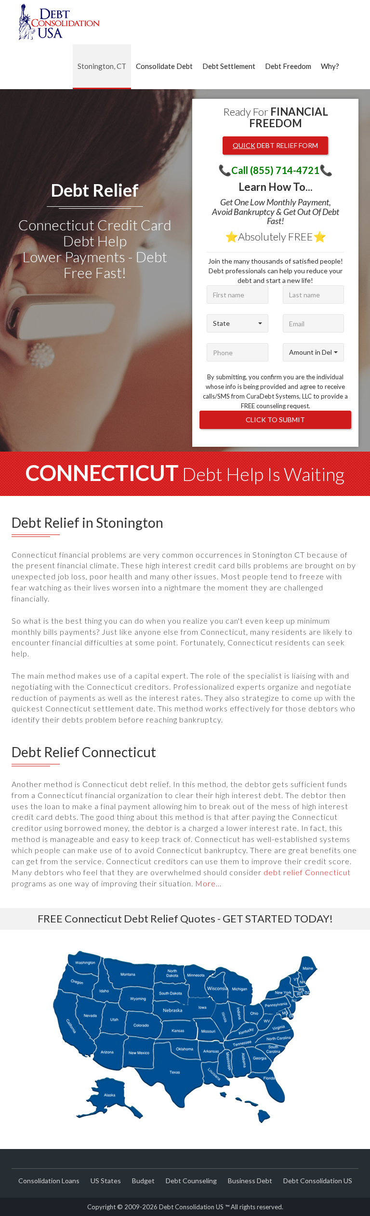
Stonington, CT (102, 66)
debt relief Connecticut (307, 872)
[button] (237, 323)
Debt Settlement (228, 66)
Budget (143, 1180)
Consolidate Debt (164, 66)
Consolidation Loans (48, 1180)
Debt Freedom (288, 66)
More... (208, 883)
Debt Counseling (191, 1180)
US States (106, 1180)
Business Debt (250, 1180)
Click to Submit (275, 419)
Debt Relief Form (275, 145)
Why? (330, 66)
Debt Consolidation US (317, 1180)
